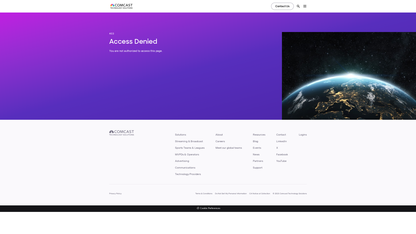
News (256, 154)
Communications (185, 167)
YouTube (281, 160)
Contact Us (282, 6)
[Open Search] (298, 6)
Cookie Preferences (210, 208)
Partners (258, 160)
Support (257, 167)
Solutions (180, 134)
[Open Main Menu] (305, 6)
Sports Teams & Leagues (189, 147)
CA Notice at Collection (259, 193)
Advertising (182, 160)
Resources (259, 134)
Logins (303, 134)
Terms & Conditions (203, 193)
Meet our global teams (228, 147)
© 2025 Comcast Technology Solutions (290, 193)
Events (257, 147)
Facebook (282, 154)
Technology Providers (188, 174)
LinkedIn (281, 141)
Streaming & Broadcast (189, 141)
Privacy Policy (115, 193)
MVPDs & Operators (187, 154)
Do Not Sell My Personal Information (231, 193)
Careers (220, 141)
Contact (281, 134)
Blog (255, 141)
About (219, 134)
